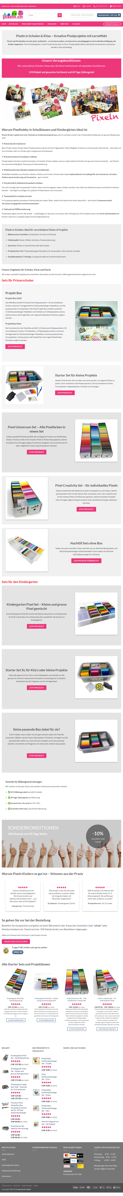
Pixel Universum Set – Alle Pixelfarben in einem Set (76, 999)
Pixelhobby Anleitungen (32, 24)
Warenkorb (27, 1186)
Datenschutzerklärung (11, 1170)
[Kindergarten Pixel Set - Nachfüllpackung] (16, 982)
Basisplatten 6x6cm (57, 312)
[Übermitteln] (60, 15)
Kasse (35, 1186)
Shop (4, 24)
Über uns (64, 24)
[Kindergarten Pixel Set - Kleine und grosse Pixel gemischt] (46, 982)
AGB (4, 1159)
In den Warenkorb (15, 1020)
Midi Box (12, 302)
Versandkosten (8, 1154)
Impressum (6, 1176)
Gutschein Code (85, 925)
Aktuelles (13, 24)
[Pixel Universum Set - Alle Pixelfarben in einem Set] (77, 982)
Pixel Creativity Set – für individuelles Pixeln (107, 999)
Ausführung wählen (107, 1029)
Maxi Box (27, 328)
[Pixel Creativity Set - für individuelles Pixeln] (107, 982)
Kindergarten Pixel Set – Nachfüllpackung (16, 999)
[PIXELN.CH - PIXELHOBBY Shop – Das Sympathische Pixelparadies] (13, 15)
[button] (82, 15)
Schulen (76, 24)
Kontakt (16, 1186)
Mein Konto (7, 1186)
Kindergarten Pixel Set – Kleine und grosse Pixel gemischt (46, 999)
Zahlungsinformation (10, 1165)
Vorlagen (52, 24)
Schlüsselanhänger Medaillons (20, 312)
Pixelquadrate (40, 302)
